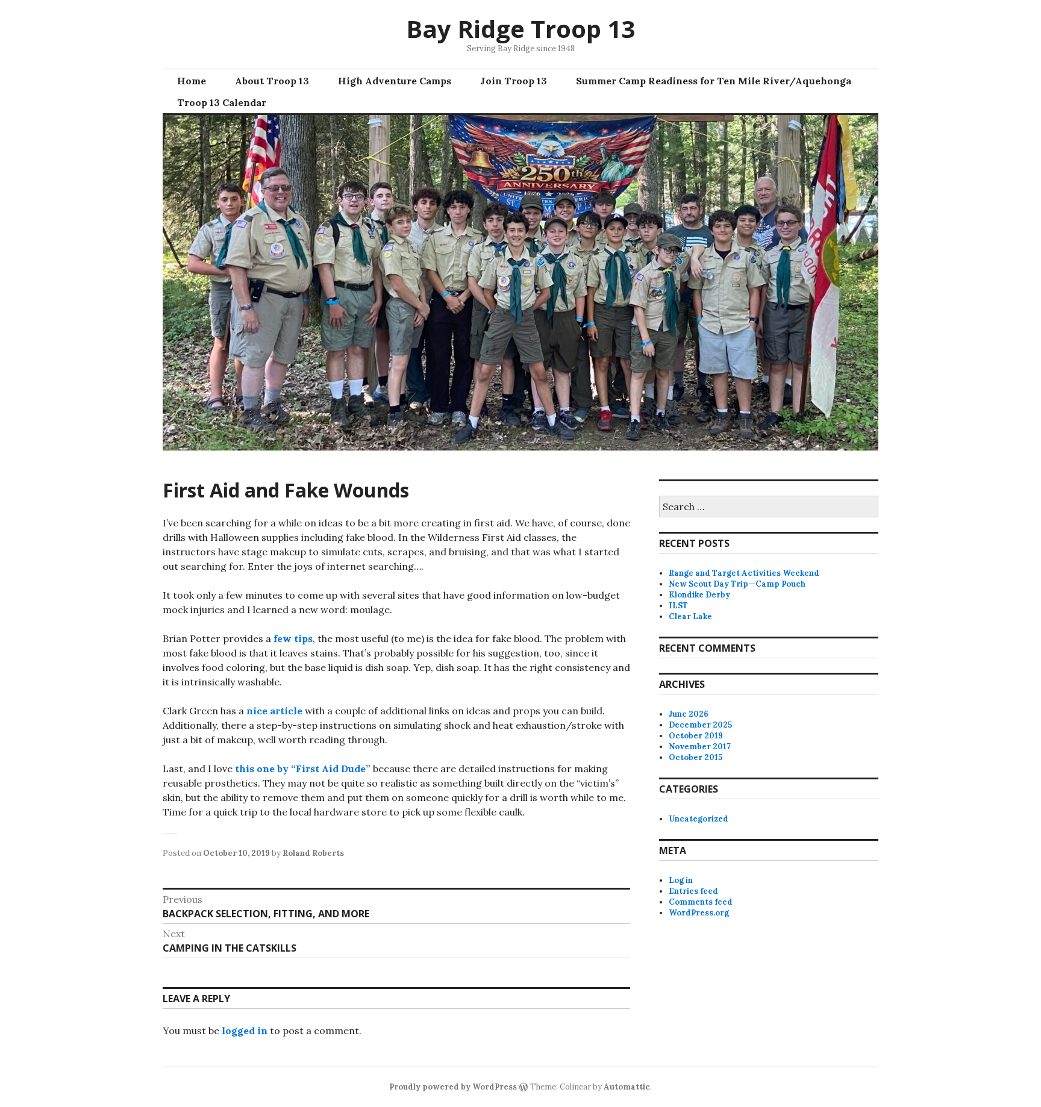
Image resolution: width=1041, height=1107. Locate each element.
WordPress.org (699, 913)
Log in (681, 880)
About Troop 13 (272, 81)
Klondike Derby (699, 595)
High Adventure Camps (394, 81)
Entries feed (693, 891)
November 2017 (700, 746)
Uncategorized (698, 819)
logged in (244, 1030)
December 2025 (700, 725)
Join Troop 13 (513, 81)
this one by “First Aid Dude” (302, 768)
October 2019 (696, 736)
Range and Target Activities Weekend (744, 573)
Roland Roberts (313, 853)
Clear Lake (690, 616)
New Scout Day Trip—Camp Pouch (737, 584)
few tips (293, 638)
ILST (678, 605)
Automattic (627, 1087)
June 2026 (688, 714)
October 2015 (695, 757)
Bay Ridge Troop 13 (520, 28)
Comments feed (701, 902)
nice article (275, 711)
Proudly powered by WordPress (453, 1087)
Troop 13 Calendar (221, 102)
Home (191, 81)
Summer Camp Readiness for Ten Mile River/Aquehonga (713, 81)
